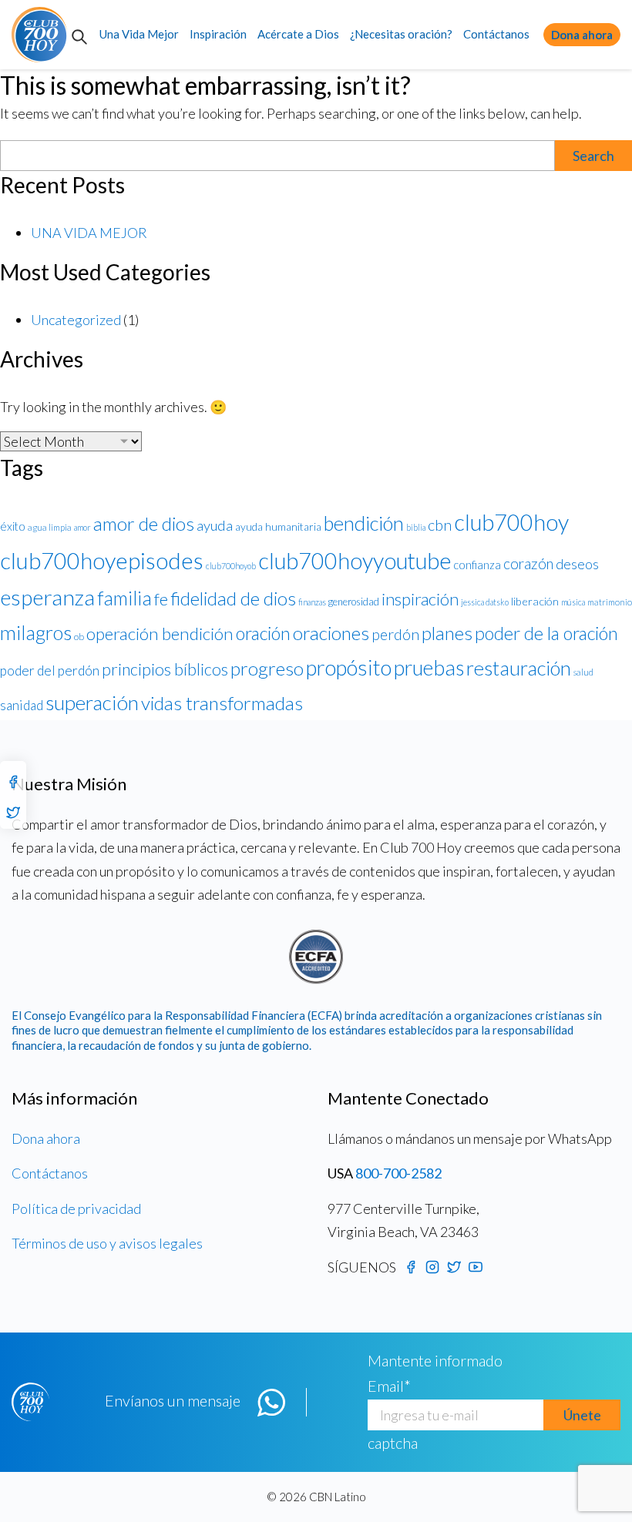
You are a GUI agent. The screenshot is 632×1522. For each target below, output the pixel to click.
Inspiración (218, 34)
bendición (364, 523)
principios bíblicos (165, 669)
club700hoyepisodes (101, 560)
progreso (267, 668)
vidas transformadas (222, 703)
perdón (395, 634)
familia (124, 597)
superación (92, 702)
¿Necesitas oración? (401, 34)
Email (389, 1385)
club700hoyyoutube (354, 560)
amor (82, 527)
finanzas (312, 602)
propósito (349, 667)
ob (79, 636)
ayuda (215, 525)
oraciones (331, 633)
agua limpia (50, 527)
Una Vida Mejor (139, 34)
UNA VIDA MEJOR (89, 232)
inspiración (420, 598)
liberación (535, 601)
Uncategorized (76, 319)
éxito (12, 526)
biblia (415, 527)
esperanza (47, 597)
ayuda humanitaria (278, 526)
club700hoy (511, 521)
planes (447, 633)
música (573, 602)
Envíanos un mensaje (172, 1400)
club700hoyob (231, 566)
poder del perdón (49, 670)
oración (263, 633)
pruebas (429, 667)
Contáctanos (496, 34)
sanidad (21, 705)
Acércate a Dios (298, 34)
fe (161, 598)
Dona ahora (582, 35)
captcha (393, 1442)
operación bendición (160, 633)
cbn (440, 525)
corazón (528, 563)
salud (583, 672)
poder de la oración (546, 633)
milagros (36, 632)
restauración (518, 667)
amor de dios (143, 523)
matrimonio (609, 602)
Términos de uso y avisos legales (107, 1243)
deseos (577, 563)
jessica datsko (485, 602)
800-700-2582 (398, 1173)
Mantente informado (435, 1360)
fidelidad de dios (233, 598)
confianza (477, 565)
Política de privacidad (76, 1208)
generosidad (353, 601)
